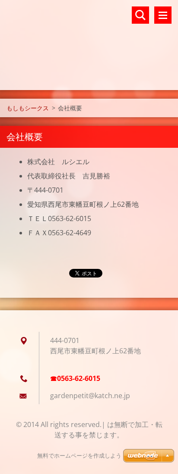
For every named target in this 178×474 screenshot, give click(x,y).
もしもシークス (27, 108)
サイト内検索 (140, 15)
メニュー (163, 15)
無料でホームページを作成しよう (79, 455)
